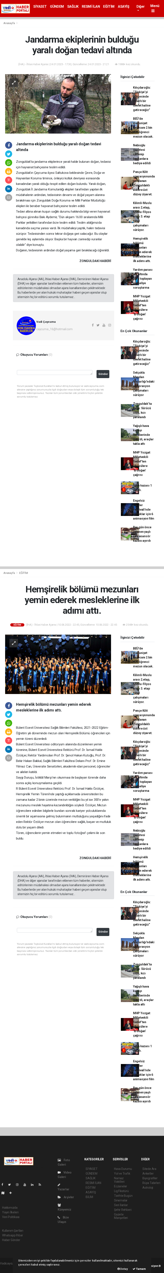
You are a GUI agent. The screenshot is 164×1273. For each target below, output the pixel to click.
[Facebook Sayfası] (4, 1184)
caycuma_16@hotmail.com (54, 329)
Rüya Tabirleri (151, 1183)
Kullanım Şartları (12, 1230)
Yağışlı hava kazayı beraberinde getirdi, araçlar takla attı (143, 434)
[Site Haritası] (4, 1193)
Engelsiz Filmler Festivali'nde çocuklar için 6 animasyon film (143, 509)
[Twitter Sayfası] (11, 1184)
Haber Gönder (11, 1240)
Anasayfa (9, 23)
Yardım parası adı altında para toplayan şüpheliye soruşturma (142, 278)
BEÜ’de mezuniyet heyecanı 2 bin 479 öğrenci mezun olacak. (143, 127)
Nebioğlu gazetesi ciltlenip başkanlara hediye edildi (142, 154)
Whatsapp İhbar (12, 1235)
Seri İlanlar (121, 1205)
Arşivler (68, 1197)
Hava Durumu (123, 1169)
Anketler (148, 1173)
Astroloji (147, 1187)
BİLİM (89, 1197)
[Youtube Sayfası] (26, 1184)
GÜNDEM (57, 6)
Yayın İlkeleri (10, 1212)
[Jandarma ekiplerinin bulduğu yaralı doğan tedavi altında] (58, 103)
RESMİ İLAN (91, 6)
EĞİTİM (108, 6)
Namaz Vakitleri (119, 1180)
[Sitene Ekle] (12, 1193)
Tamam (140, 1268)
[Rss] (41, 1184)
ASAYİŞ (123, 6)
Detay (124, 1268)
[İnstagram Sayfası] (19, 1184)
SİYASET (40, 6)
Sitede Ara (149, 1169)
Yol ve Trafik (122, 1173)
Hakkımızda (10, 1207)
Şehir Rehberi (123, 1209)
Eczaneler (120, 1186)
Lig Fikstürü (121, 1191)
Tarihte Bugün (123, 1195)
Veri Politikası (10, 1217)
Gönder (103, 374)
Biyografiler (150, 1178)
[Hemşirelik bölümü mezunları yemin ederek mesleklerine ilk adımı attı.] (58, 664)
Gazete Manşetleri (121, 1216)
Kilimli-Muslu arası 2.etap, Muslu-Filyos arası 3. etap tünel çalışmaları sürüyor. (142, 216)
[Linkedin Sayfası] (34, 1184)
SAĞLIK (73, 6)
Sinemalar (120, 1200)
